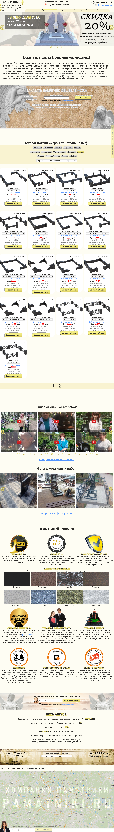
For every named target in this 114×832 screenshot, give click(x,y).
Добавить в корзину (13, 193)
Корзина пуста (104, 5)
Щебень (73, 156)
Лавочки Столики (53, 156)
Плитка (65, 156)
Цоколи (80, 152)
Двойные (58, 148)
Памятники (37, 148)
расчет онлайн (28, 634)
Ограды (41, 156)
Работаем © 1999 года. (14, 755)
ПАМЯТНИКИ (10, 2)
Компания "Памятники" (15, 753)
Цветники (71, 152)
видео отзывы (56, 459)
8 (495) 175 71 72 (101, 2)
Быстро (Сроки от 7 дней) (11, 8)
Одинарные (48, 148)
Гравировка (46, 152)
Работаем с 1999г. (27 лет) (11, 10)
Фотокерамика (59, 152)
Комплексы (35, 152)
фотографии (57, 512)
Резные (77, 148)
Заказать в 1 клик (13, 204)
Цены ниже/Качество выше (12, 5)
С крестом (68, 148)
